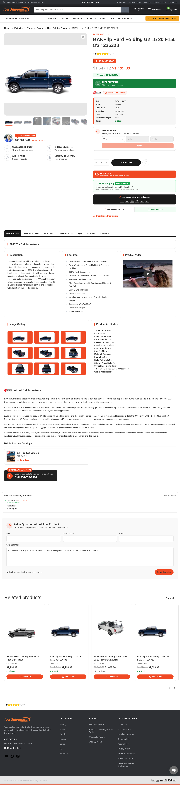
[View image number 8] (75, 121)
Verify (139, 145)
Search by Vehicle (96, 724)
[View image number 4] (37, 121)
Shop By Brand (125, 18)
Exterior (77, 18)
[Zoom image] (83, 37)
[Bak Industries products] (97, 92)
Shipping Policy (124, 739)
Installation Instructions (107, 216)
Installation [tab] (67, 233)
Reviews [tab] (104, 233)
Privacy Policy (124, 749)
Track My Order (124, 729)
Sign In (141, 8)
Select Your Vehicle (162, 18)
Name (8, 533)
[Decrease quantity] (96, 162)
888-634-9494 (22, 140)
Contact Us (173, 2)
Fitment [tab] (91, 233)
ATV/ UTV (64, 753)
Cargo (103, 18)
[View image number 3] (28, 121)
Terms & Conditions (126, 753)
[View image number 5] (47, 121)
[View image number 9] (85, 121)
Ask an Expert (38, 140)
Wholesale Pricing (97, 737)
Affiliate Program (125, 758)
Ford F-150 (22, 500)
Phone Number (68, 533)
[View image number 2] (18, 121)
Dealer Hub (121, 2)
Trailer (64, 18)
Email (121, 533)
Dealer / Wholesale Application (126, 764)
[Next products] (174, 688)
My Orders (147, 2)
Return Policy (123, 744)
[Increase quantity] (107, 162)
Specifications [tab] (31, 233)
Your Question (12, 545)
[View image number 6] (56, 121)
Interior (91, 18)
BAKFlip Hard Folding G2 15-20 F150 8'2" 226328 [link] (94, 28)
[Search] (125, 9)
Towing (52, 18)
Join (139, 11)
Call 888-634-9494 (26, 477)
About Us (157, 2)
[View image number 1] (9, 121)
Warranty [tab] (49, 233)
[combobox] (77, 9)
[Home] (16, 9)
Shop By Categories (19, 18)
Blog (164, 2)
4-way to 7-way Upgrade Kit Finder (101, 730)
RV (112, 18)
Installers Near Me (134, 2)
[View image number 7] (66, 121)
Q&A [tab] (80, 233)
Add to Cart (26, 677)
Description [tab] (12, 233)
